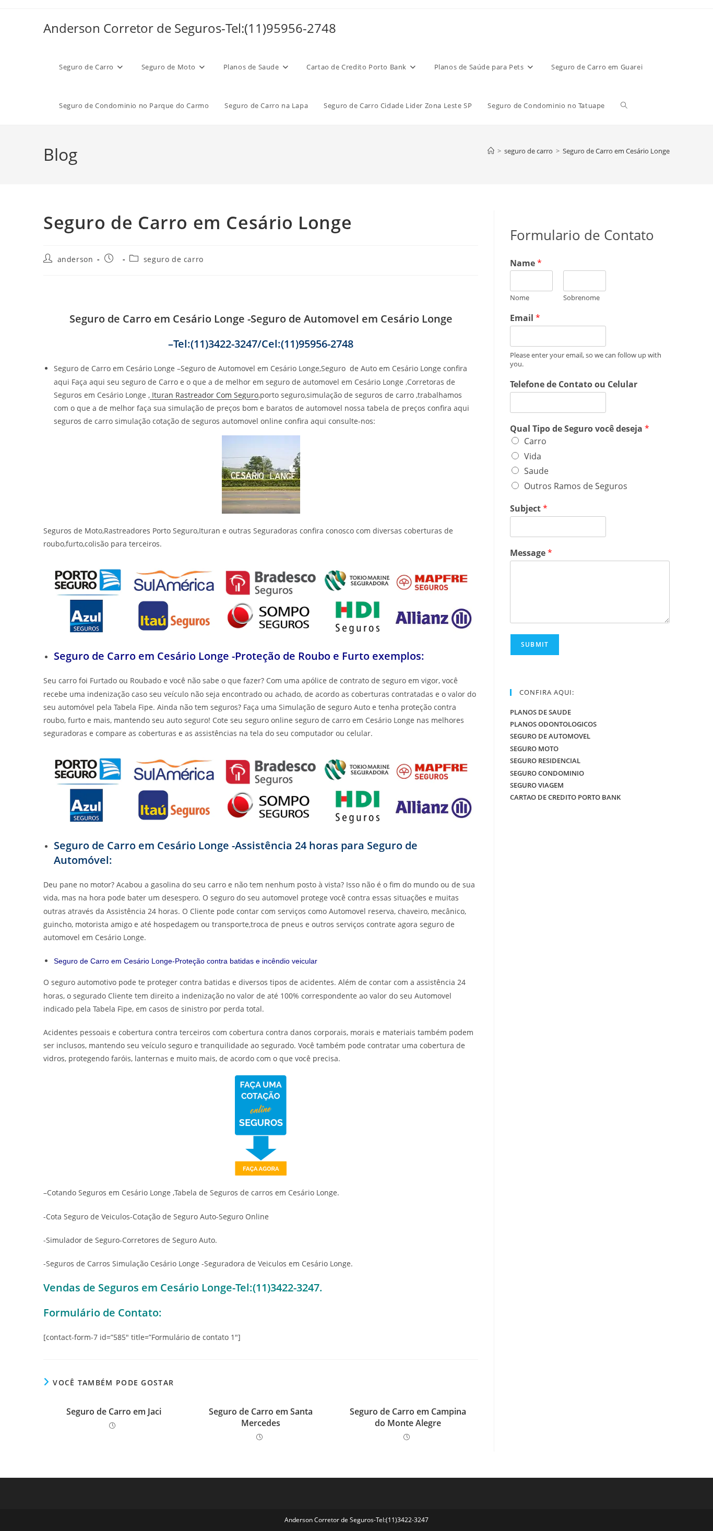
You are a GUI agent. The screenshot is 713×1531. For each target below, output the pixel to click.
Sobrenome (581, 297)
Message (531, 553)
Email (525, 318)
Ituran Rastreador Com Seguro (204, 395)
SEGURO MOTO (534, 748)
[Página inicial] (491, 151)
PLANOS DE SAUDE (540, 712)
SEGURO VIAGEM (537, 785)
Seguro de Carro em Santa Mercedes (261, 1417)
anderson (75, 259)
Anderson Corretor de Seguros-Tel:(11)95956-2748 (189, 28)
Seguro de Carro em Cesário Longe (616, 151)
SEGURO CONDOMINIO (547, 773)
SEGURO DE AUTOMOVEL (550, 736)
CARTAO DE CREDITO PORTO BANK (565, 797)
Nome (519, 297)
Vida (532, 456)
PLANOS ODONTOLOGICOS (553, 724)
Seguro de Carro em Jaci (113, 1411)
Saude (536, 471)
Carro (535, 441)
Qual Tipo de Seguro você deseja (579, 428)
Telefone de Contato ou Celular (573, 384)
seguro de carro (174, 259)
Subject (529, 508)
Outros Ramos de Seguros (575, 486)
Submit (535, 644)
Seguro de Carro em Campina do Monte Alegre (408, 1417)
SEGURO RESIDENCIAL (545, 760)
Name (526, 263)
